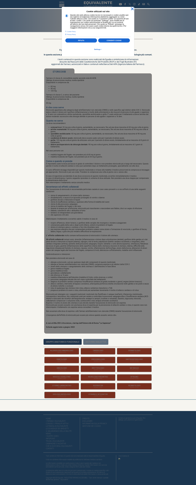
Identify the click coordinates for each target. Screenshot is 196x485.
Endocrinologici (98, 359)
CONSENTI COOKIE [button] (114, 40)
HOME (48, 418)
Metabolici (134, 368)
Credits (85, 418)
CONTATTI (50, 448)
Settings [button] (98, 49)
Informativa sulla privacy (94, 423)
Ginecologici (62, 368)
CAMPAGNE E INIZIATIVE (56, 443)
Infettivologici (98, 368)
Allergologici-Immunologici (61, 350)
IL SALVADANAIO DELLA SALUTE (59, 431)
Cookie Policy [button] (71, 31)
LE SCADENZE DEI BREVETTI (57, 428)
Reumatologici (134, 385)
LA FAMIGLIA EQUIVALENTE (57, 426)
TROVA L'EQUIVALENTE (55, 441)
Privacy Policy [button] (71, 34)
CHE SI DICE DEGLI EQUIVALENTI (59, 446)
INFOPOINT (50, 438)
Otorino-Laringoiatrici (61, 385)
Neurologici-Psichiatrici (98, 377)
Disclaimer (87, 421)
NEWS (48, 433)
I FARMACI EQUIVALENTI (56, 421)
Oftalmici (134, 377)
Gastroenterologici (134, 359)
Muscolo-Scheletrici (61, 377)
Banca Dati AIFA (110, 64)
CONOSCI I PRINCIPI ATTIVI (57, 423)
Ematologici (62, 359)
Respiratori (98, 385)
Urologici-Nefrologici (62, 394)
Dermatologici (134, 350)
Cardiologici (98, 350)
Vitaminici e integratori (98, 394)
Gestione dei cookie (91, 426)
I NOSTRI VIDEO (52, 436)
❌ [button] (132, 9)
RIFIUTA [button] (81, 40)
